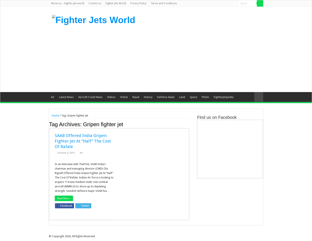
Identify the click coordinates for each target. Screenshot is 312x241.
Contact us (95, 3)
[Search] (260, 3)
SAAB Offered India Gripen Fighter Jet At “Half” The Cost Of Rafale (83, 141)
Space (193, 97)
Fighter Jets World (115, 3)
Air (52, 97)
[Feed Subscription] (188, 124)
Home (55, 115)
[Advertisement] (182, 58)
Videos (111, 97)
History (148, 97)
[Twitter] (222, 3)
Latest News (66, 97)
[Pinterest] (226, 3)
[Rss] (214, 3)
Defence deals (165, 97)
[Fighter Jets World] (93, 19)
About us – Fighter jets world (67, 3)
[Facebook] (218, 3)
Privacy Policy (138, 3)
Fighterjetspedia (223, 97)
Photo (205, 97)
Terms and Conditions (164, 3)
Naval (135, 97)
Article (124, 97)
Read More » (63, 198)
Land (182, 97)
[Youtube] (230, 3)
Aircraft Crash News (90, 97)
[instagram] (234, 3)
